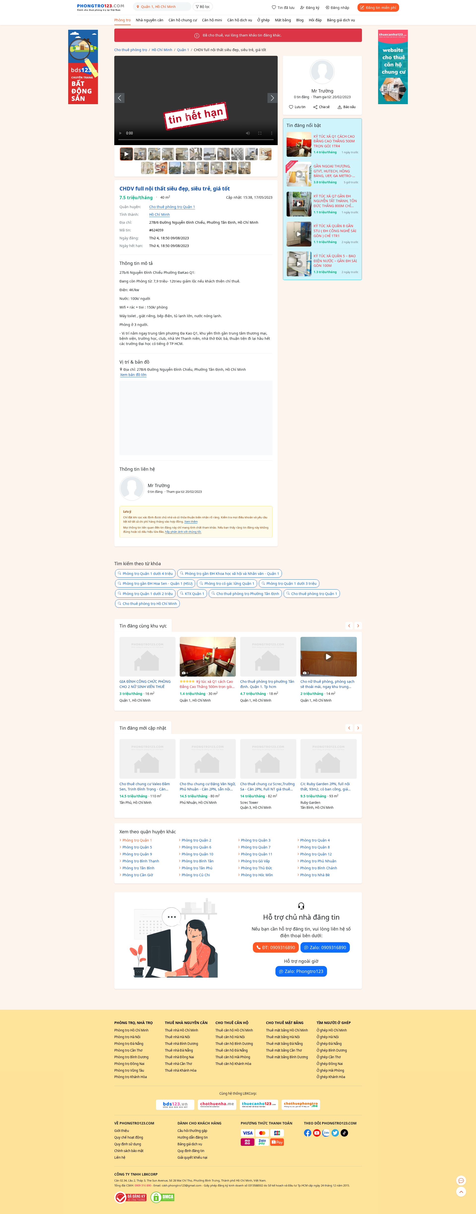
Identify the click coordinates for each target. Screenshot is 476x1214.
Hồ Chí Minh (159, 214)
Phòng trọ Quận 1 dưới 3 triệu (292, 583)
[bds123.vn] (175, 1105)
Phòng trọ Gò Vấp (255, 861)
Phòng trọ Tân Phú (197, 868)
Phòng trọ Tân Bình (138, 868)
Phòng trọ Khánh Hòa (130, 1077)
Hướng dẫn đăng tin (193, 1137)
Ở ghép (263, 20)
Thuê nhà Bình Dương (181, 1043)
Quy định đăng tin (191, 1151)
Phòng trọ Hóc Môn (257, 874)
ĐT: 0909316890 (278, 947)
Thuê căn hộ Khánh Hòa (233, 1063)
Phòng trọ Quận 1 (137, 840)
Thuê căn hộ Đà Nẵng (231, 1050)
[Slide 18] (244, 168)
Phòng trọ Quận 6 (196, 847)
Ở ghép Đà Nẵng (329, 1043)
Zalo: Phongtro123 (304, 971)
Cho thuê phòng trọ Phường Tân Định (247, 593)
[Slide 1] (140, 154)
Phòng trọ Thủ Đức (256, 868)
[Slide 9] (251, 154)
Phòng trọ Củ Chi (196, 874)
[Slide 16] (216, 168)
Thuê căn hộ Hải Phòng (232, 1057)
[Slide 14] (189, 168)
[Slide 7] (223, 154)
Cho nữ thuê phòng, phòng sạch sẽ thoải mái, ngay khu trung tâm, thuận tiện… (327, 684)
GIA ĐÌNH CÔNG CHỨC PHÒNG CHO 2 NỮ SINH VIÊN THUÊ (145, 684)
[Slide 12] (161, 168)
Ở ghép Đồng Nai (330, 1063)
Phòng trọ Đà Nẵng (128, 1043)
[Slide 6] (209, 154)
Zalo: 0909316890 (328, 947)
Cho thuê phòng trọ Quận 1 (172, 206)
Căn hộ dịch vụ (239, 20)
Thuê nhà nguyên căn (186, 1022)
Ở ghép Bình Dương (332, 1050)
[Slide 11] (147, 168)
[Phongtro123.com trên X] (335, 1135)
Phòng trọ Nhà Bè (315, 874)
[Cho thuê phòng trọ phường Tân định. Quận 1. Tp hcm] (268, 657)
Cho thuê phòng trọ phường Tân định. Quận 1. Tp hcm (267, 684)
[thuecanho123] (259, 1105)
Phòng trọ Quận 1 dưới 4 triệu (148, 573)
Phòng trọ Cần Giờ (137, 874)
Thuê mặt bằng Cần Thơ (284, 1050)
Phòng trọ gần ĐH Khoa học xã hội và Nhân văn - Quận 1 (232, 573)
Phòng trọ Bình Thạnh (140, 861)
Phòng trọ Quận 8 (315, 847)
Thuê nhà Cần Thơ (178, 1063)
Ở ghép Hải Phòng (330, 1070)
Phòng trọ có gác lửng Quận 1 (229, 583)
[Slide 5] (196, 154)
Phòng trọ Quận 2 (196, 840)
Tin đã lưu (286, 7)
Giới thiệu (121, 1130)
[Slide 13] (175, 168)
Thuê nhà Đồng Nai (179, 1057)
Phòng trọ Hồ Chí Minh (131, 1030)
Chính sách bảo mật (129, 1151)
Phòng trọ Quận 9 (137, 854)
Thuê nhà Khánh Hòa (180, 1070)
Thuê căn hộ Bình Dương (234, 1043)
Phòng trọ (122, 20)
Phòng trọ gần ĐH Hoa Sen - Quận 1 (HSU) (157, 583)
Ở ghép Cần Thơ (329, 1057)
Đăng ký (312, 7)
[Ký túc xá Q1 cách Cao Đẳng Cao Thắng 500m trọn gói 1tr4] (208, 657)
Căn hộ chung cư (183, 20)
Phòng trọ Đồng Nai (129, 1063)
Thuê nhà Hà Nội (177, 1037)
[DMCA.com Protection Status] (162, 1197)
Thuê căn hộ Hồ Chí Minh (234, 1030)
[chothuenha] (217, 1105)
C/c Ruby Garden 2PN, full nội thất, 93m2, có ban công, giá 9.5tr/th (325, 786)
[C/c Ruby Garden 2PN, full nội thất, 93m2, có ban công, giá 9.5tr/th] (328, 759)
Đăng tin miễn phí (381, 7)
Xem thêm (191, 521)
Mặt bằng (283, 20)
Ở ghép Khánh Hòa (331, 1077)
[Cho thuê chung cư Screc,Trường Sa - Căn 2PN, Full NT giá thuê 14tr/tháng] (268, 759)
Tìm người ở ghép (334, 1022)
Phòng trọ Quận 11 (256, 854)
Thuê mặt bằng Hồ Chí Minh (287, 1030)
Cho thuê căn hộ (231, 1022)
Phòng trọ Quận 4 (315, 840)
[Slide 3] (168, 154)
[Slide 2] (154, 154)
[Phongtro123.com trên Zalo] (326, 1135)
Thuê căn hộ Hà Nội (230, 1037)
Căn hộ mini (212, 20)
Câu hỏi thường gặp (192, 1130)
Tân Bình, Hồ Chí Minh (316, 807)
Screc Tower (249, 802)
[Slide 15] (202, 168)
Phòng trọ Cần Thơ (128, 1050)
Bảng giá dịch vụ (341, 20)
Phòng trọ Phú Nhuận (318, 861)
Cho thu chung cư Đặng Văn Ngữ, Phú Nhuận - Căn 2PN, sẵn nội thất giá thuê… (208, 786)
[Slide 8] (237, 154)
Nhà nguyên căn (149, 20)
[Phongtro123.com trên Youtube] (317, 1135)
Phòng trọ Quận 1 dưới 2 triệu (148, 593)
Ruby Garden (310, 802)
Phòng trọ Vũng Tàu (129, 1070)
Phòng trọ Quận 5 (137, 847)
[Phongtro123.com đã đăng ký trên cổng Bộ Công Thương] (130, 1197)
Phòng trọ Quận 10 (197, 854)
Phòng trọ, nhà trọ (133, 1022)
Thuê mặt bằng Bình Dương (287, 1057)
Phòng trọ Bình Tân (198, 861)
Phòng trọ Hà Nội (127, 1037)
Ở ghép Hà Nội (328, 1037)
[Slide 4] (182, 154)
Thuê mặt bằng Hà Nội (283, 1037)
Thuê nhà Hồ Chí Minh (181, 1030)
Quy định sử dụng (127, 1144)
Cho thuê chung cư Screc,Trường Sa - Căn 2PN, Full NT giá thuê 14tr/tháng (267, 786)
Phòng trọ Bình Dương (131, 1057)
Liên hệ (119, 1157)
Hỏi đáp (315, 20)
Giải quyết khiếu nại (192, 1157)
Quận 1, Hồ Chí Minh (134, 700)
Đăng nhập (340, 7)
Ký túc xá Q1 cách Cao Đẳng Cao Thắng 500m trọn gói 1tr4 (206, 684)
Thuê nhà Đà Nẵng (179, 1050)
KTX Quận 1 (194, 593)
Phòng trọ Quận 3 (255, 840)
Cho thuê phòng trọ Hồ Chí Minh (150, 603)
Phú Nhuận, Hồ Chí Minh (198, 802)
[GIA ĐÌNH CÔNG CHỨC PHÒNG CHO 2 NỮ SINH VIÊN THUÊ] (147, 657)
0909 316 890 (143, 1185)
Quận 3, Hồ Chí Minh (255, 807)
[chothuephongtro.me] (301, 1105)
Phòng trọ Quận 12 (316, 854)
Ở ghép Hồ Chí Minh (332, 1030)
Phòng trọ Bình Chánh (318, 868)
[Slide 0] (126, 154)
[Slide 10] (265, 154)
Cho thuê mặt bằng (284, 1022)
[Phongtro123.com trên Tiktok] (344, 1135)
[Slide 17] (230, 168)
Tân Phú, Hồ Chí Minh (135, 802)
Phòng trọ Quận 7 (255, 847)
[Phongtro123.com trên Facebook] (307, 1135)
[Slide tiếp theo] (270, 98)
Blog (300, 20)
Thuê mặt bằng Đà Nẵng (284, 1043)
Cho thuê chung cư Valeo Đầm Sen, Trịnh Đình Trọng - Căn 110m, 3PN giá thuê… (144, 786)
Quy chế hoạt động (128, 1137)
